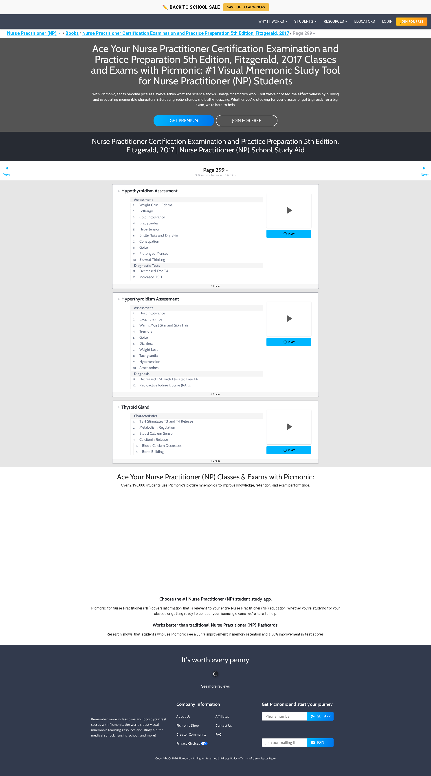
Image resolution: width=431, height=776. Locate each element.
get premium (184, 120)
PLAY (291, 234)
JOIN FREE (411, 21)
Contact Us (224, 725)
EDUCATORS (364, 21)
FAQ (219, 734)
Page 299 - (304, 33)
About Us (183, 716)
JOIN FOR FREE (246, 120)
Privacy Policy (229, 758)
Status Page (268, 758)
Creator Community (191, 734)
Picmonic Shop (187, 725)
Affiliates (222, 716)
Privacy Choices (188, 743)
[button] (215, 541)
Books (72, 33)
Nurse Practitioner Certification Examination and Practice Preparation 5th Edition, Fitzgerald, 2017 (185, 33)
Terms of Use (249, 758)
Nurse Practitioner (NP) (32, 33)
